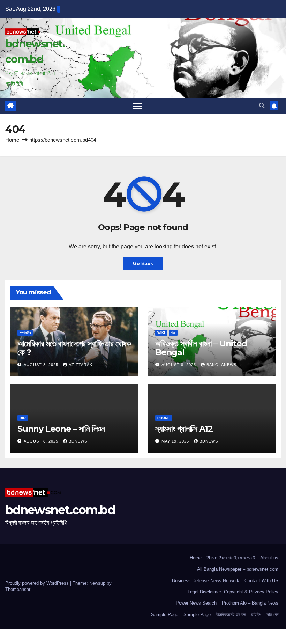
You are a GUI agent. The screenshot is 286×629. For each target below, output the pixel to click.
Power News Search (196, 603)
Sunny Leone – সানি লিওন (61, 429)
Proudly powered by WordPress (37, 583)
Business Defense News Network (205, 580)
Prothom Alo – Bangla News (250, 603)
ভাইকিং (256, 614)
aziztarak (80, 365)
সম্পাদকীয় (25, 333)
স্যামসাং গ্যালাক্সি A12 (183, 429)
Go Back (143, 263)
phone (163, 418)
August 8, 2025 (42, 365)
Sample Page (164, 614)
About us (269, 558)
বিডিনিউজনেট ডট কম (231, 614)
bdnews (78, 441)
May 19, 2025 (175, 441)
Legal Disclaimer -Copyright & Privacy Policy (233, 591)
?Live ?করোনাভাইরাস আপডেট (230, 558)
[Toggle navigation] (137, 106)
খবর (173, 333)
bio (23, 418)
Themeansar (17, 589)
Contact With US (261, 580)
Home (12, 140)
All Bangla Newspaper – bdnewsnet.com (237, 569)
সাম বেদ (272, 614)
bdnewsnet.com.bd (60, 510)
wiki (161, 333)
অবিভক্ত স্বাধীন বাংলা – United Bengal (201, 347)
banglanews (221, 365)
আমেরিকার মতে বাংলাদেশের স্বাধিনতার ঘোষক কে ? (74, 347)
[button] (262, 106)
